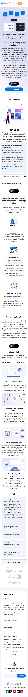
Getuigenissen (8, 642)
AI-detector (7, 636)
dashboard (13, 296)
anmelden (13, 233)
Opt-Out (14, 651)
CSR (13, 657)
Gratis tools (14, 620)
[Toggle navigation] (25, 3)
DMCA (14, 654)
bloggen (14, 632)
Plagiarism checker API (12, 150)
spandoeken (7, 644)
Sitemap (14, 636)
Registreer (21, 676)
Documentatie (14, 89)
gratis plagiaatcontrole (13, 332)
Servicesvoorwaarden (18, 647)
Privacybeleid (15, 642)
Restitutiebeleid (16, 644)
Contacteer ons (16, 639)
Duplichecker (21, 48)
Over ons (6, 639)
